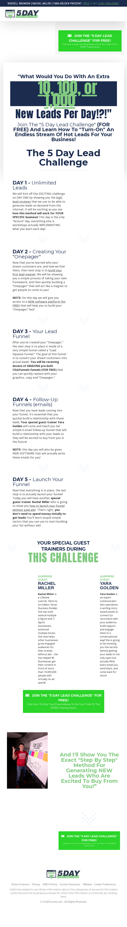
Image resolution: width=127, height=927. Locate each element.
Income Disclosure (70, 884)
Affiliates (87, 884)
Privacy (36, 884)
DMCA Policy (50, 884)
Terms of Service (20, 884)
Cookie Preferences (105, 884)
